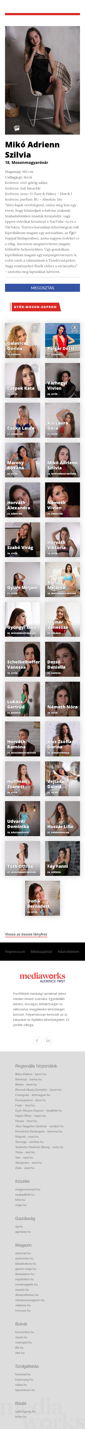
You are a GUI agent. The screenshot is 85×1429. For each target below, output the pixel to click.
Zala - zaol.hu (24, 1168)
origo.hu (21, 1205)
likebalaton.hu (24, 1274)
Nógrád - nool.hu (27, 1136)
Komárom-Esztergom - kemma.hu (38, 1131)
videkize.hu (23, 1305)
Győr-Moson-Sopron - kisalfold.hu (38, 1110)
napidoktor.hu (24, 1279)
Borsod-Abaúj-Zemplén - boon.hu (38, 1089)
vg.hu (19, 1226)
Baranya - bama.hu (28, 1079)
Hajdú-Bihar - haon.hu (30, 1115)
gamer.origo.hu (25, 1269)
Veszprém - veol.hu (28, 1162)
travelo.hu (22, 1289)
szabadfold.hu (25, 1194)
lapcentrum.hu (25, 1390)
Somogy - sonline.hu (29, 1142)
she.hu (20, 1353)
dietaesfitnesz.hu (27, 1295)
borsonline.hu (24, 1332)
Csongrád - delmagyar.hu (32, 1095)
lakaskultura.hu (25, 1263)
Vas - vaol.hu (24, 1157)
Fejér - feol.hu (25, 1105)
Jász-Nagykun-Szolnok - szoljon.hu (39, 1126)
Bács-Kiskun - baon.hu (30, 1074)
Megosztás (42, 288)
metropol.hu (23, 1342)
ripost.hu (21, 1337)
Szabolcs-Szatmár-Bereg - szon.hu (39, 1147)
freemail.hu (23, 1374)
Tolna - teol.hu (25, 1152)
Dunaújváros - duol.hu (30, 1100)
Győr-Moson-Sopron (35, 307)
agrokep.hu (23, 1231)
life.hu (19, 1347)
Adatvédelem (68, 951)
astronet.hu (23, 1253)
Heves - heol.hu (26, 1121)
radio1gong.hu (25, 1411)
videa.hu (21, 1384)
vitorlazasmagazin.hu (29, 1300)
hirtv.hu (20, 1199)
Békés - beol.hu (26, 1084)
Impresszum (15, 951)
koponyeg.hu (24, 1379)
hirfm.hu (21, 1416)
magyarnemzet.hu (27, 1189)
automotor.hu (24, 1258)
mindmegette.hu (26, 1284)
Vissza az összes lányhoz (26, 934)
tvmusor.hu (23, 1310)
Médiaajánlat (41, 951)
